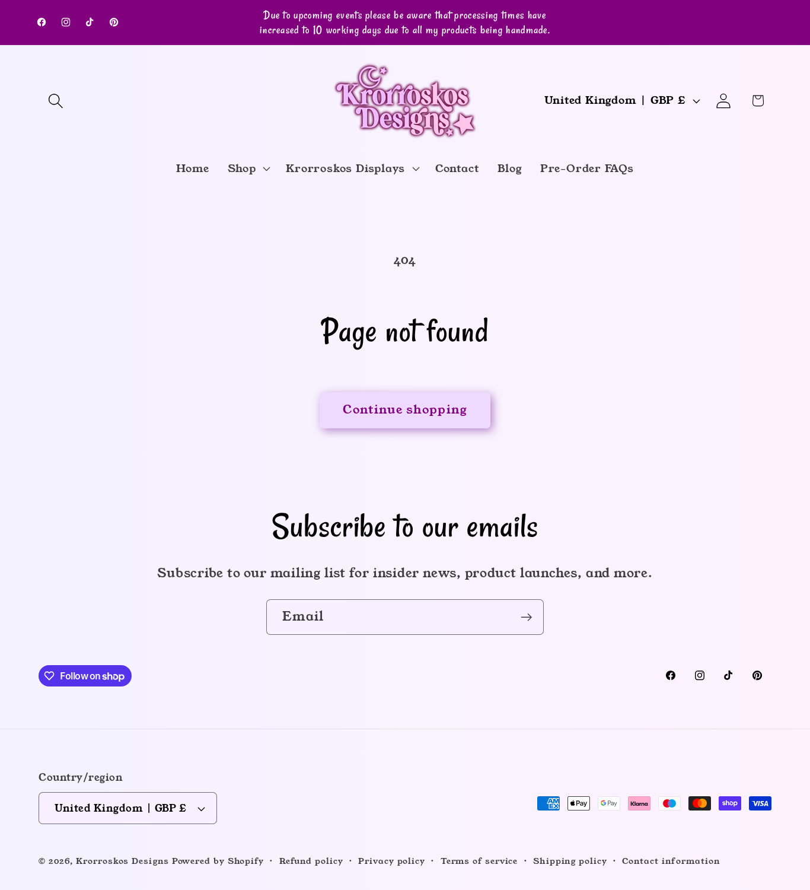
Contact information (671, 861)
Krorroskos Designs (122, 861)
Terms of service (479, 861)
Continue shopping (405, 410)
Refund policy (311, 861)
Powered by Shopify (218, 861)
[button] (55, 100)
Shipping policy (570, 861)
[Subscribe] (526, 617)
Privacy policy (391, 861)
